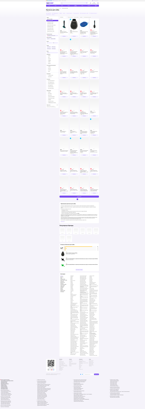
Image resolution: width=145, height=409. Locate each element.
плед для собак (91, 316)
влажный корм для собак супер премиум (84, 333)
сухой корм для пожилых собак (84, 321)
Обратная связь (61, 369)
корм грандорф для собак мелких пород (84, 306)
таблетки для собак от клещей (74, 314)
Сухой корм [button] (62, 281)
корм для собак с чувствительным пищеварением (84, 286)
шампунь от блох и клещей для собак (93, 294)
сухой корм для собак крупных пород (83, 307)
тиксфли (71, 302)
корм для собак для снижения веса (84, 293)
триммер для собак (91, 339)
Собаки (48, 17)
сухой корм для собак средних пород (83, 309)
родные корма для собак (83, 276)
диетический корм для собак (83, 287)
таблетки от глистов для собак (74, 327)
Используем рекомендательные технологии (51, 374)
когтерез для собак (91, 337)
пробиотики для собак (73, 325)
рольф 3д (71, 299)
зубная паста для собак (92, 299)
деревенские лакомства (73, 294)
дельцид (81, 349)
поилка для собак (91, 354)
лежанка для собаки (91, 301)
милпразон (71, 285)
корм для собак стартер (73, 347)
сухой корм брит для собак (83, 314)
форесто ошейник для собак (83, 352)
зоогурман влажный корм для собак (83, 329)
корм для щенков (72, 331)
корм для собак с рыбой (73, 342)
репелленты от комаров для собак (74, 319)
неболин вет (72, 300)
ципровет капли (82, 350)
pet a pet (71, 301)
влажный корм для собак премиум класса (84, 332)
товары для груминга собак (92, 336)
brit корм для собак (72, 354)
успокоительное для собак (73, 326)
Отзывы (80, 367)
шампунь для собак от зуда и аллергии (74, 307)
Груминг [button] (61, 288)
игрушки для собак (91, 340)
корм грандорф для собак (83, 278)
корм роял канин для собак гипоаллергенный (83, 290)
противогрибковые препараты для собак (74, 313)
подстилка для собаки (92, 314)
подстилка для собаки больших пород (93, 303)
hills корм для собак (72, 350)
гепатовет (71, 283)
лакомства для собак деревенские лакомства (84, 338)
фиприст (71, 281)
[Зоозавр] (52, 3)
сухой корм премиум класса (83, 318)
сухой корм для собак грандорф (84, 317)
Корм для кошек (91, 361)
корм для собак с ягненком (73, 343)
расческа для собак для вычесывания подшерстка (92, 333)
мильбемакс (72, 284)
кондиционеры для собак (92, 282)
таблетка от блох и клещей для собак (74, 318)
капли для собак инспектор (73, 315)
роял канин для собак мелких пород (83, 303)
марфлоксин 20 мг (82, 348)
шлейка (90, 320)
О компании (70, 360)
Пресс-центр (70, 361)
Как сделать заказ (61, 361)
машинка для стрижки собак (92, 334)
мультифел (90, 280)
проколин (90, 276)
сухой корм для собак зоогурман (84, 315)
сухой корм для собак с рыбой (83, 320)
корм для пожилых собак (73, 344)
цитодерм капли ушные (83, 351)
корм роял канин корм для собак (74, 346)
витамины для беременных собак (84, 346)
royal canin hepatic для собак (83, 289)
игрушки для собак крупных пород (93, 341)
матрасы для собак (91, 315)
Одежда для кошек (91, 362)
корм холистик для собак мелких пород (84, 297)
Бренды (80, 366)
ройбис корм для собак (83, 281)
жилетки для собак (91, 352)
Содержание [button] (62, 286)
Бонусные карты (81, 360)
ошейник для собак (91, 317)
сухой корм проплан (82, 313)
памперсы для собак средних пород (93, 287)
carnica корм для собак (83, 279)
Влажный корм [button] (62, 282)
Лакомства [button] (61, 283)
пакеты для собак (91, 288)
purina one (71, 297)
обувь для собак (91, 349)
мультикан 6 (90, 281)
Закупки (70, 362)
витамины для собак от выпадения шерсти (74, 321)
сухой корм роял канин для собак (84, 312)
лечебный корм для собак (83, 284)
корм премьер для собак (83, 282)
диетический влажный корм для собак (84, 294)
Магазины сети (81, 369)
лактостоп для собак (82, 354)
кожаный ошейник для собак (93, 319)
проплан (71, 293)
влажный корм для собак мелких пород (84, 310)
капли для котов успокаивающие (84, 345)
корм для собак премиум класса (74, 334)
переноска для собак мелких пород (93, 309)
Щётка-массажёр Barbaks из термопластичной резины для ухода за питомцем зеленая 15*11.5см (82, 264)
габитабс (71, 282)
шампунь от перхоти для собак (93, 295)
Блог (79, 368)
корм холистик (72, 333)
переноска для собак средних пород (93, 310)
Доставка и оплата (61, 362)
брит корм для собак (82, 328)
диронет (71, 278)
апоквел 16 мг (81, 347)
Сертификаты (61, 368)
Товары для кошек (91, 360)
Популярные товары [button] (63, 284)
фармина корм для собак (83, 277)
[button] (63, 17)
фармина (71, 298)
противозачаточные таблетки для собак (74, 306)
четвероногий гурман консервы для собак (84, 326)
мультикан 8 (90, 279)
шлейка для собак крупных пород (93, 321)
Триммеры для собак (50, 26)
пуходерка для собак (92, 338)
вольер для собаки (91, 313)
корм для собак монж (73, 349)
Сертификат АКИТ (61, 367)
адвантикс (71, 276)
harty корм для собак (82, 280)
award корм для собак (82, 283)
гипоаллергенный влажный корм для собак (84, 296)
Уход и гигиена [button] (62, 285)
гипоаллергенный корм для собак (84, 285)
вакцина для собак (72, 328)
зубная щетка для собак (92, 300)
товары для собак (72, 330)
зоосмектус (90, 278)
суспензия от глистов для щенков (84, 353)
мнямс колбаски (82, 337)
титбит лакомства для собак (83, 336)
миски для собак (91, 353)
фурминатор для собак (92, 335)
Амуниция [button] (61, 287)
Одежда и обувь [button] (62, 290)
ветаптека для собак (72, 329)
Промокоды (80, 365)
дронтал (71, 279)
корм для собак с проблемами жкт (84, 288)
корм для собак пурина (83, 316)
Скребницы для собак (50, 29)
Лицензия (60, 360)
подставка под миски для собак (93, 355)
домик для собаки (91, 312)
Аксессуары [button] (62, 291)
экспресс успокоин (72, 280)
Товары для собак (51, 8)
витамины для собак (72, 320)
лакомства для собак (82, 335)
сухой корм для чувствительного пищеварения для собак (84, 292)
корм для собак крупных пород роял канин (84, 302)
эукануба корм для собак (73, 348)
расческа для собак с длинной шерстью (93, 331)
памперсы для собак (92, 283)
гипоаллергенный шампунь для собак (93, 296)
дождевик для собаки (92, 351)
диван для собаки (91, 302)
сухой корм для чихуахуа (83, 319)
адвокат (71, 277)
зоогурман (71, 296)
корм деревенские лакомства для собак (74, 352)
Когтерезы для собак (50, 23)
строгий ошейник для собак (92, 318)
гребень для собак (91, 330)
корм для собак (72, 332)
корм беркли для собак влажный (84, 327)
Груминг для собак (58, 8)
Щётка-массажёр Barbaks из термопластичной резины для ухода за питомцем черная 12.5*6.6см (82, 258)
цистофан (90, 277)
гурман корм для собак (73, 353)
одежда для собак (91, 350)
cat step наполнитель (73, 295)
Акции (80, 364)
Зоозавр (47, 8)
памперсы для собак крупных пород (93, 284)
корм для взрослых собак (73, 345)
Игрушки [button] (61, 289)
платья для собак (91, 348)
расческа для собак (91, 329)
